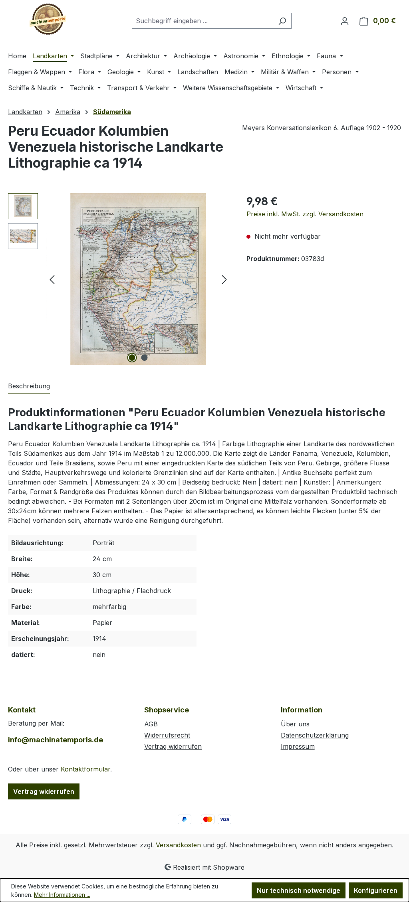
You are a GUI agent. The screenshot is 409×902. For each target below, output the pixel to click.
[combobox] (202, 21)
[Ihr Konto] (344, 21)
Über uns (295, 724)
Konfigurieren (375, 890)
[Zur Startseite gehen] (48, 19)
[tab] (29, 386)
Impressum (298, 746)
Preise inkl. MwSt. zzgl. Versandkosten (304, 214)
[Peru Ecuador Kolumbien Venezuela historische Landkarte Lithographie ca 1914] (138, 279)
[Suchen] (282, 21)
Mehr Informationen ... (62, 894)
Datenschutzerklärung (315, 735)
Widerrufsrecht (167, 735)
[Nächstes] (224, 279)
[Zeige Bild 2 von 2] (144, 357)
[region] (119, 279)
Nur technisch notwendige (298, 890)
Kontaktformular (85, 769)
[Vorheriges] (52, 279)
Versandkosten (178, 845)
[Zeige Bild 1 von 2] (132, 357)
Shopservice (166, 710)
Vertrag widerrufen (43, 791)
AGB (151, 724)
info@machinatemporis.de (55, 740)
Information (301, 710)
